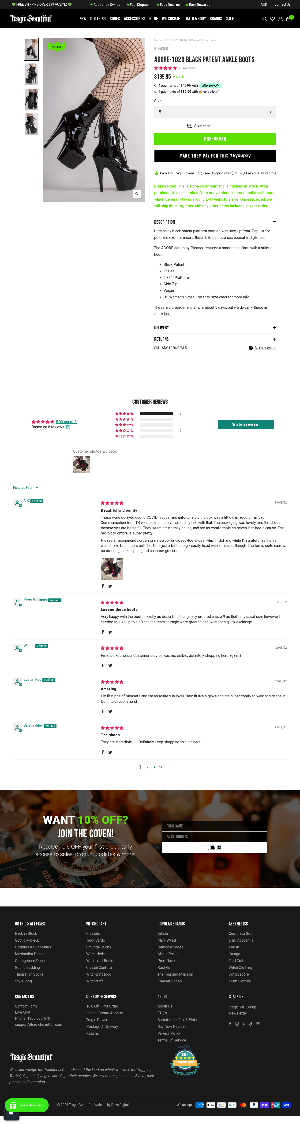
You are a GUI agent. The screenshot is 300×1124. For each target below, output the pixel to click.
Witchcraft (172, 19)
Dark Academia (241, 940)
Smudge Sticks (98, 947)
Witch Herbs (96, 954)
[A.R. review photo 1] (112, 568)
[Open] (11, 1112)
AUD (264, 4)
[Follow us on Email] (258, 1023)
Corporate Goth (241, 933)
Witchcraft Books (100, 961)
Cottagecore (239, 974)
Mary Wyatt (167, 940)
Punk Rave (166, 961)
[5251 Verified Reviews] (180, 1047)
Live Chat (22, 1012)
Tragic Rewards (99, 1020)
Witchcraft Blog (98, 974)
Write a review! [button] (246, 424)
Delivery (161, 328)
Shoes (115, 19)
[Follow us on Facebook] (229, 1023)
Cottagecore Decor (30, 961)
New (82, 19)
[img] (112, 503)
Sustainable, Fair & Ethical (178, 1020)
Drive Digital (120, 1105)
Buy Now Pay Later (173, 1026)
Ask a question (265, 348)
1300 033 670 (38, 1018)
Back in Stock (26, 933)
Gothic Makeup (27, 940)
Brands (216, 19)
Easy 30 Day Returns (261, 173)
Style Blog (23, 981)
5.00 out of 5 (66, 422)
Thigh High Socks (29, 974)
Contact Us (282, 4)
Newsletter (238, 1013)
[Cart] (288, 19)
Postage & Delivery (102, 1026)
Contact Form (26, 1006)
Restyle (164, 967)
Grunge (234, 954)
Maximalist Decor (29, 954)
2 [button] (148, 767)
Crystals (93, 933)
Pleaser (161, 49)
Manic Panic (167, 954)
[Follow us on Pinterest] (244, 1023)
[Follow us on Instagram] (236, 1023)
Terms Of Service (172, 1040)
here (168, 314)
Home (153, 19)
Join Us (214, 847)
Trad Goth (236, 961)
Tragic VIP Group (242, 1007)
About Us (165, 1006)
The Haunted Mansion (175, 974)
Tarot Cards (95, 940)
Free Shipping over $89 (220, 173)
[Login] (280, 19)
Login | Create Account (104, 1013)
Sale (230, 19)
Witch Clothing (240, 967)
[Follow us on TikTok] (251, 1023)
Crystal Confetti (99, 967)
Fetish (234, 947)
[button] (166, 68)
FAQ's (162, 1013)
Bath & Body (196, 19)
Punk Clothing (240, 981)
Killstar (163, 933)
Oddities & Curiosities (33, 947)
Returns (161, 339)
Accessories (134, 19)
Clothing (98, 19)
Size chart (202, 126)
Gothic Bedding (27, 967)
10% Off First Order (102, 1006)
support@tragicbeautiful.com (38, 1024)
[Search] (264, 19)
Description (164, 222)
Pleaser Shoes (170, 981)
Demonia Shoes (171, 947)
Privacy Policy (169, 1033)
